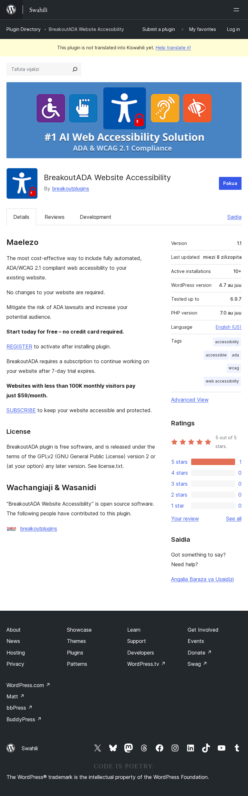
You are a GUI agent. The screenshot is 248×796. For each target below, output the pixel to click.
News (13, 641)
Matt (15, 696)
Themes (76, 641)
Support (136, 641)
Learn (133, 629)
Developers (140, 652)
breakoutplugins (70, 188)
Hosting (15, 652)
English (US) (229, 327)
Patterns (77, 664)
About (13, 629)
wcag (234, 367)
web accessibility (222, 381)
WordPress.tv (146, 664)
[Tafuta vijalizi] (74, 69)
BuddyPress (24, 719)
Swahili (30, 748)
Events (196, 641)
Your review (185, 518)
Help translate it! (173, 47)
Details (21, 217)
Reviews (55, 217)
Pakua (230, 183)
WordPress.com (28, 685)
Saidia (234, 217)
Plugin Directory (23, 29)
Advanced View (190, 399)
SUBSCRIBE (21, 410)
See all (234, 518)
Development (95, 217)
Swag (197, 664)
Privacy (15, 664)
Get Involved (203, 629)
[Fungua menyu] (237, 9)
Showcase (79, 629)
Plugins (75, 652)
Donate (200, 652)
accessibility (227, 341)
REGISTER (19, 346)
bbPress (19, 707)
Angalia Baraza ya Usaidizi (202, 579)
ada (235, 355)
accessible (216, 355)
